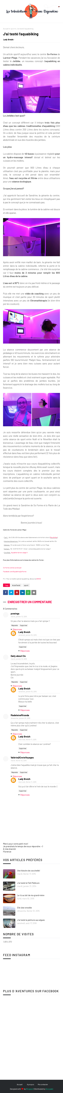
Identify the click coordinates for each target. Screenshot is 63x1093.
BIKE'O (39, 579)
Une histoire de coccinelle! (28, 870)
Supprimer (23, 625)
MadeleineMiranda (20, 715)
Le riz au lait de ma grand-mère (30, 895)
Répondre (14, 625)
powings (15, 613)
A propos (30, 1084)
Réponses (17, 629)
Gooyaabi (49, 1089)
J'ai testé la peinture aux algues (31, 920)
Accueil (6, 28)
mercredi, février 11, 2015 (27, 739)
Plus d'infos (53, 537)
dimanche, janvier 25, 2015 (20, 718)
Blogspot (29, 1089)
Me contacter (43, 1084)
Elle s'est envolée (24, 907)
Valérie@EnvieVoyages (22, 757)
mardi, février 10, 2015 (19, 760)
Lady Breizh (8, 39)
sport (13, 28)
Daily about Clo (18, 656)
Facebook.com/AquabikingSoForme (14, 571)
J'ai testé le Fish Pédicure (28, 883)
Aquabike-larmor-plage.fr (19, 552)
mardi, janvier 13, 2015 (19, 616)
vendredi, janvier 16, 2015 (28, 635)
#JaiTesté (16, 585)
